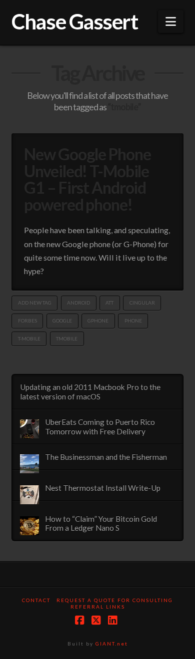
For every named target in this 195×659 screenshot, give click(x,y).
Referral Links (97, 607)
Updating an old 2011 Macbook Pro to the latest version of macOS (90, 391)
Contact (36, 600)
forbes (27, 321)
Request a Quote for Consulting (114, 600)
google (62, 321)
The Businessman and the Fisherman (106, 456)
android (78, 303)
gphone (98, 321)
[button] (171, 21)
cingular (142, 303)
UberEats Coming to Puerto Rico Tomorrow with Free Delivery (100, 426)
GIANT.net (112, 644)
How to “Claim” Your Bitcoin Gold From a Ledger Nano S (101, 523)
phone (133, 321)
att (110, 303)
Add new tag (35, 303)
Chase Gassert (75, 21)
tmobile (67, 338)
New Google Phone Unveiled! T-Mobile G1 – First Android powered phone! (87, 179)
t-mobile (29, 338)
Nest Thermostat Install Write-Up (102, 487)
